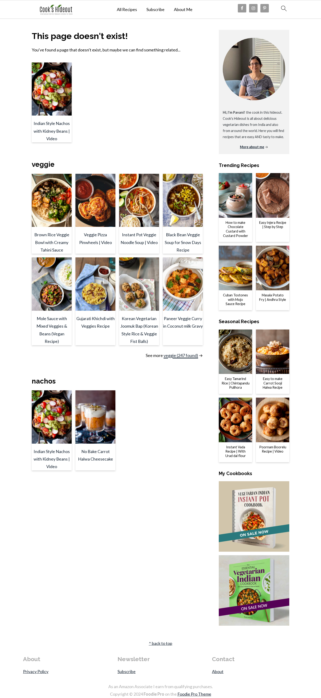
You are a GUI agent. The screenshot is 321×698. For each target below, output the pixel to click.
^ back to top (160, 643)
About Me (183, 9)
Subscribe (155, 9)
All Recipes (127, 9)
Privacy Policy (35, 671)
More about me (252, 147)
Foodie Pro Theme (194, 694)
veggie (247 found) (181, 355)
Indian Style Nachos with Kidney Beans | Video (52, 131)
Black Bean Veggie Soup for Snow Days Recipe (183, 242)
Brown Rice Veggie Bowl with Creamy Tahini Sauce (51, 242)
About (217, 671)
